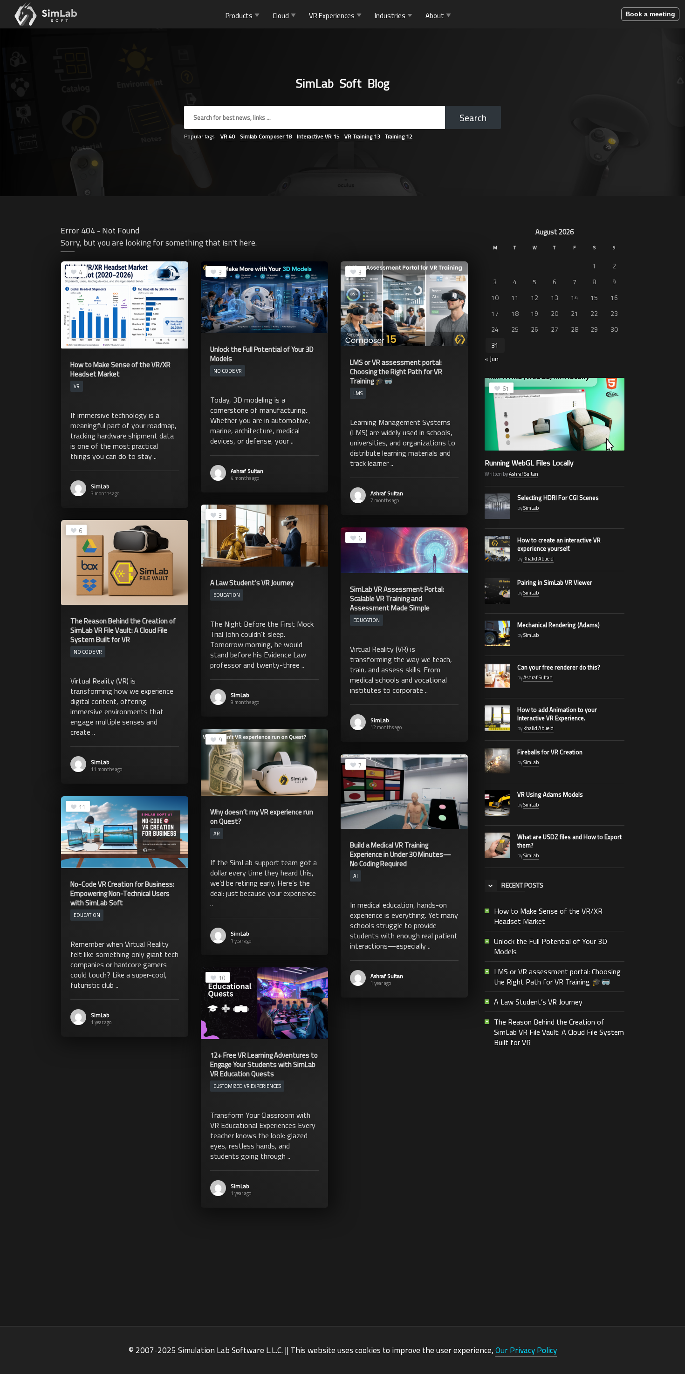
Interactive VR (318, 136)
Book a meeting (650, 14)
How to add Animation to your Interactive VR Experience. (557, 714)
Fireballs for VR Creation (549, 752)
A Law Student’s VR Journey (538, 1001)
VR (227, 136)
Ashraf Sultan (247, 470)
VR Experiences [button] (332, 15)
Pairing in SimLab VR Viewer (554, 582)
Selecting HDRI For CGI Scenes (558, 497)
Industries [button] (390, 15)
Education (226, 595)
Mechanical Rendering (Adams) (558, 624)
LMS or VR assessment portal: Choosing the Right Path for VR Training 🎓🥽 (557, 976)
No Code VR (227, 371)
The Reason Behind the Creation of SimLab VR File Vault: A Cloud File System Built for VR (559, 1032)
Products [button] (239, 15)
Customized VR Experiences (247, 1086)
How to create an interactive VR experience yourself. (559, 544)
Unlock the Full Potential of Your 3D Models (550, 946)
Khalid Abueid (538, 558)
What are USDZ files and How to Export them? (569, 841)
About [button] (434, 15)
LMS (358, 393)
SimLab (100, 486)
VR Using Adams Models (550, 794)
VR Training (362, 136)
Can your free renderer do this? (558, 667)
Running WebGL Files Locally (529, 462)
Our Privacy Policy (526, 1350)
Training (398, 136)
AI (355, 876)
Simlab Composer (266, 136)
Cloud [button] (281, 15)
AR (216, 833)
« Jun (492, 358)
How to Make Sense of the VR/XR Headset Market (548, 916)
